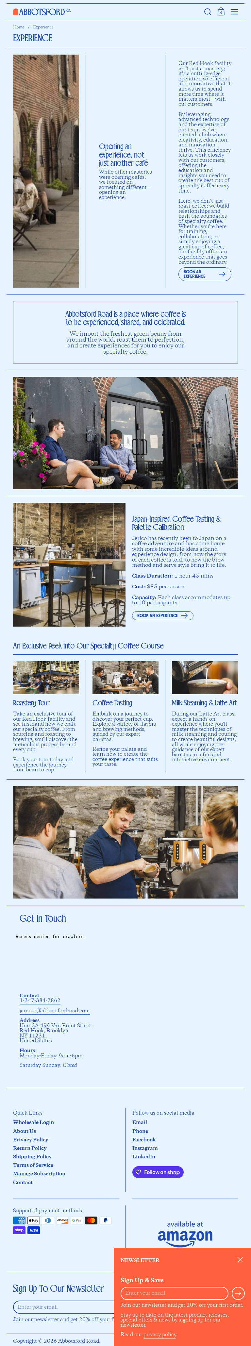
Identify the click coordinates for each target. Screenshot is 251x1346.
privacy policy (159, 1334)
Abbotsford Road (78, 1341)
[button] (207, 12)
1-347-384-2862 (40, 1000)
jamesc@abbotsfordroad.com (55, 1010)
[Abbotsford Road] (105, 11)
